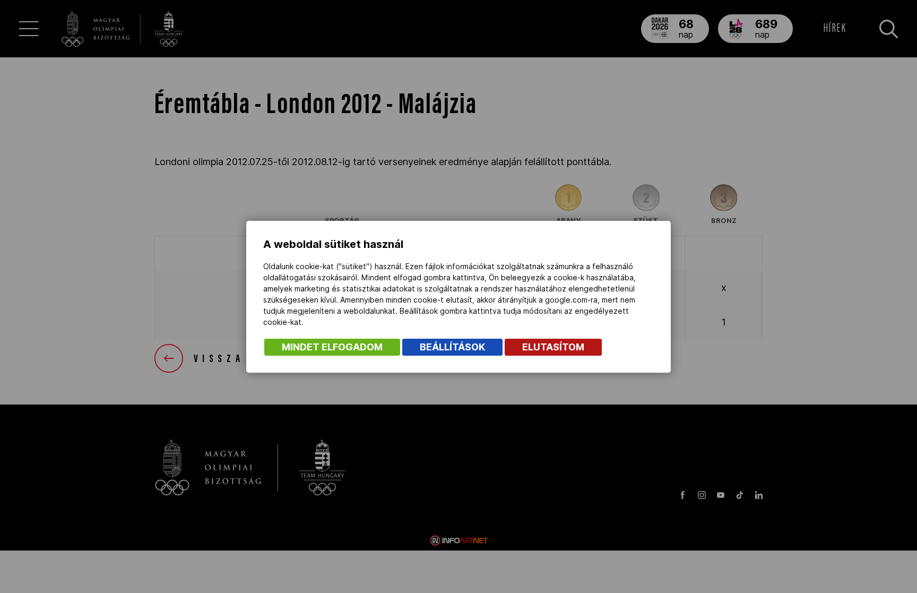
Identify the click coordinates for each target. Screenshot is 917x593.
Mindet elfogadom (332, 347)
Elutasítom (553, 347)
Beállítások (452, 347)
